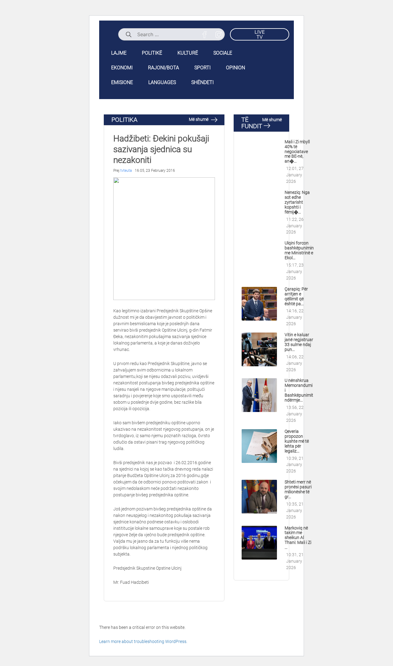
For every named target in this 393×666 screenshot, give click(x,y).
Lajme (118, 53)
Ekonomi (122, 68)
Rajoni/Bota (163, 68)
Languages (162, 82)
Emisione (122, 82)
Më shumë (199, 119)
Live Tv (260, 34)
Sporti (202, 68)
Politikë (152, 53)
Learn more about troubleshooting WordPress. (143, 641)
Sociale (222, 53)
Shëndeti (202, 82)
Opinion (235, 68)
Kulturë (187, 53)
